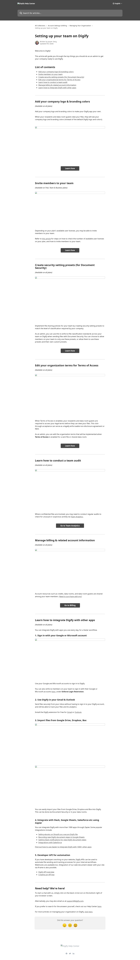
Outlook (78, 712)
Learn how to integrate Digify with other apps (57, 87)
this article (46, 238)
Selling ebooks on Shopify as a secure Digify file (58, 834)
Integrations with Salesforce (50, 842)
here (53, 691)
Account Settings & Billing (57, 26)
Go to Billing (70, 605)
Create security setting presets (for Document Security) (61, 77)
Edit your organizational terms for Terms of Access (59, 79)
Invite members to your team (50, 74)
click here (88, 912)
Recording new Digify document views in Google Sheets (61, 837)
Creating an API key (46, 874)
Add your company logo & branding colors (56, 71)
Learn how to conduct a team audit (52, 82)
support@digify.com (75, 901)
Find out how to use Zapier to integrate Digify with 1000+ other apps (63, 847)
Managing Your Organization (80, 26)
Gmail (69, 712)
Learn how (70, 168)
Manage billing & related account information (57, 85)
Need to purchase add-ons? (70, 596)
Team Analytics (77, 517)
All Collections (40, 26)
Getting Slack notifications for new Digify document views (62, 840)
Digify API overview (46, 872)
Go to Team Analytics (70, 525)
